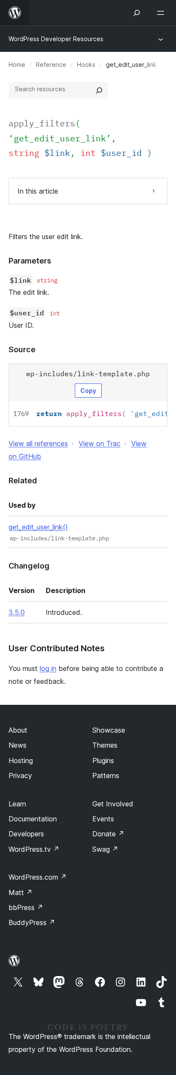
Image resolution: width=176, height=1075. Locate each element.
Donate (108, 833)
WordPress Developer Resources (56, 38)
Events (103, 818)
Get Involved (112, 804)
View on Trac (99, 443)
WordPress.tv (34, 849)
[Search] (99, 90)
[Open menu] (162, 13)
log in (48, 668)
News (17, 745)
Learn (17, 804)
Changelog (29, 565)
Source (22, 349)
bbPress (26, 907)
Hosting (21, 760)
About (18, 730)
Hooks (86, 64)
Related (23, 480)
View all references (38, 443)
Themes (104, 745)
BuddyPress (32, 922)
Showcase (108, 730)
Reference (51, 64)
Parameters (30, 260)
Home (17, 64)
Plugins (103, 760)
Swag (105, 849)
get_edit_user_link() (38, 527)
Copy (88, 390)
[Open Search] (137, 13)
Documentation (33, 818)
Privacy (20, 775)
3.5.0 (17, 612)
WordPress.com (38, 877)
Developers (26, 833)
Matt (20, 892)
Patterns (105, 775)
